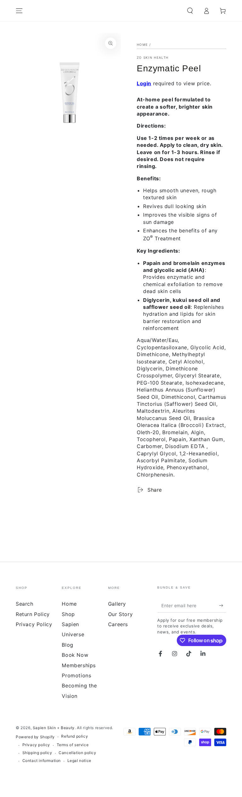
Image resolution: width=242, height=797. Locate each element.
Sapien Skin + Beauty (54, 727)
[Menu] (19, 11)
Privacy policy (36, 744)
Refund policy (74, 736)
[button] (190, 11)
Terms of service (73, 744)
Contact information (41, 760)
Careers (118, 624)
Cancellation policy (77, 752)
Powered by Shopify (35, 736)
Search (24, 604)
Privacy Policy (34, 624)
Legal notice (79, 760)
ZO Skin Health (152, 57)
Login (144, 83)
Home (142, 44)
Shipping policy (37, 752)
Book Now (75, 655)
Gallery (117, 604)
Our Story (120, 614)
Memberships (79, 665)
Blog (67, 645)
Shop (68, 614)
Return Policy (33, 614)
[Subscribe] (222, 605)
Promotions (76, 675)
